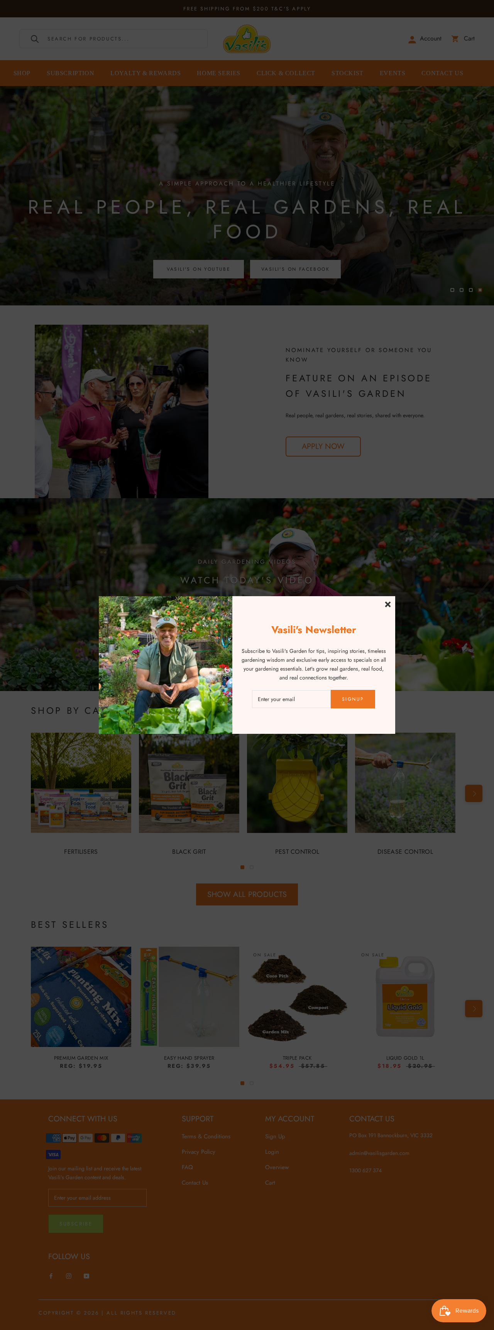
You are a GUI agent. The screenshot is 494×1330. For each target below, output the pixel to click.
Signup (353, 699)
